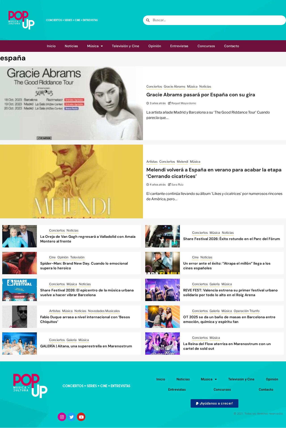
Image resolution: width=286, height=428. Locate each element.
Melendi (182, 161)
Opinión (154, 46)
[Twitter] (71, 417)
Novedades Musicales (104, 311)
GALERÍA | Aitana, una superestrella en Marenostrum (86, 346)
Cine (52, 257)
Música (93, 46)
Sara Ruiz (177, 184)
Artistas (152, 161)
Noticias (71, 46)
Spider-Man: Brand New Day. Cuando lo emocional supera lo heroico (84, 265)
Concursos (206, 46)
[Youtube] (81, 417)
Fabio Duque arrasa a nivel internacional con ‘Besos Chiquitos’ (85, 319)
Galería (215, 284)
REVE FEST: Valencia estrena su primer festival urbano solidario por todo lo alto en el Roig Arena (230, 292)
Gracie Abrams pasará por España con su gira (200, 94)
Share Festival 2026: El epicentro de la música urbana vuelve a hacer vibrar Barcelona (87, 292)
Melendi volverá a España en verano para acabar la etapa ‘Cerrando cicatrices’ (214, 173)
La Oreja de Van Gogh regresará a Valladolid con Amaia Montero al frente (87, 239)
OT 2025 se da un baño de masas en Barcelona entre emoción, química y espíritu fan (229, 319)
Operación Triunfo (246, 311)
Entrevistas (179, 46)
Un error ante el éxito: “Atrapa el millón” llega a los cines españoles (227, 265)
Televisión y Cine (125, 46)
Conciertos (154, 86)
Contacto (231, 46)
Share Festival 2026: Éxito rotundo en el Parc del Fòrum (231, 238)
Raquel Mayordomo (183, 103)
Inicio (51, 46)
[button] (214, 403)
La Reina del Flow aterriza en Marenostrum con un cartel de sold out (227, 346)
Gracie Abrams (174, 86)
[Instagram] (62, 417)
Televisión (77, 257)
